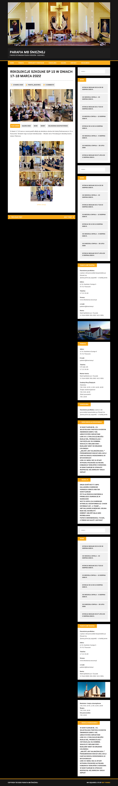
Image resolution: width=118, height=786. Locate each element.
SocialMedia (85, 63)
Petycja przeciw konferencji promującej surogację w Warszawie (91, 496)
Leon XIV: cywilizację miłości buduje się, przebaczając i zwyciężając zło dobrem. (91, 439)
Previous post (16, 217)
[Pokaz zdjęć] (41, 204)
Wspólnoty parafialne (36, 63)
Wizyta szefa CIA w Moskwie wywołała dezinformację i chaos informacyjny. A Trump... (93, 503)
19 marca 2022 (18, 85)
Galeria (63, 63)
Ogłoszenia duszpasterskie (58, 126)
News (12, 63)
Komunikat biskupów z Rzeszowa (93, 465)
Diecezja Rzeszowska (89, 723)
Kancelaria (52, 63)
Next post (68, 217)
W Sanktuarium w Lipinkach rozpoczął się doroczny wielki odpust (92, 469)
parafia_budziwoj (34, 85)
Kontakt (74, 63)
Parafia (21, 63)
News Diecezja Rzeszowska (91, 422)
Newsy (43, 126)
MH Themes (106, 782)
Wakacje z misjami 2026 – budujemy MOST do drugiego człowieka (91, 446)
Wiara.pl (84, 480)
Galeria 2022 (26, 126)
